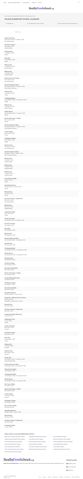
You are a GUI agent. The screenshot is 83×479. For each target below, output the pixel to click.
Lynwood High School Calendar (35, 444)
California (9, 16)
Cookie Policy (55, 477)
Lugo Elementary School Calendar (36, 439)
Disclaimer (61, 477)
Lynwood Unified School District (18, 16)
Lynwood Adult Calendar (58, 446)
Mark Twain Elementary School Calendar (61, 439)
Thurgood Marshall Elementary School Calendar (15, 439)
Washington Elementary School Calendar (37, 436)
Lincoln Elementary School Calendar (12, 446)
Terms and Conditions (75, 477)
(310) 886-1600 (10, 23)
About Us (34, 2)
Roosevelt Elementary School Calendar (37, 441)
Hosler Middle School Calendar (59, 436)
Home (5, 2)
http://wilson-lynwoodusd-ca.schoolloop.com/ (68, 23)
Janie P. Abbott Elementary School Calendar (14, 449)
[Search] (78, 2)
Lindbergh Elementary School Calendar (61, 449)
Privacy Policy (67, 477)
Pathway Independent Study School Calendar (63, 441)
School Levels (26, 2)
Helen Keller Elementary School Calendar (13, 441)
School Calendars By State (14, 2)
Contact (40, 2)
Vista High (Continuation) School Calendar (38, 446)
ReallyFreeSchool (13, 476)
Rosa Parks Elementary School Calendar (13, 451)
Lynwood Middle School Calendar (60, 444)
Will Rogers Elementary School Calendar (37, 449)
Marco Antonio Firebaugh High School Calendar (15, 436)
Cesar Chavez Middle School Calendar (13, 444)
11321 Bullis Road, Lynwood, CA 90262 (36, 23)
